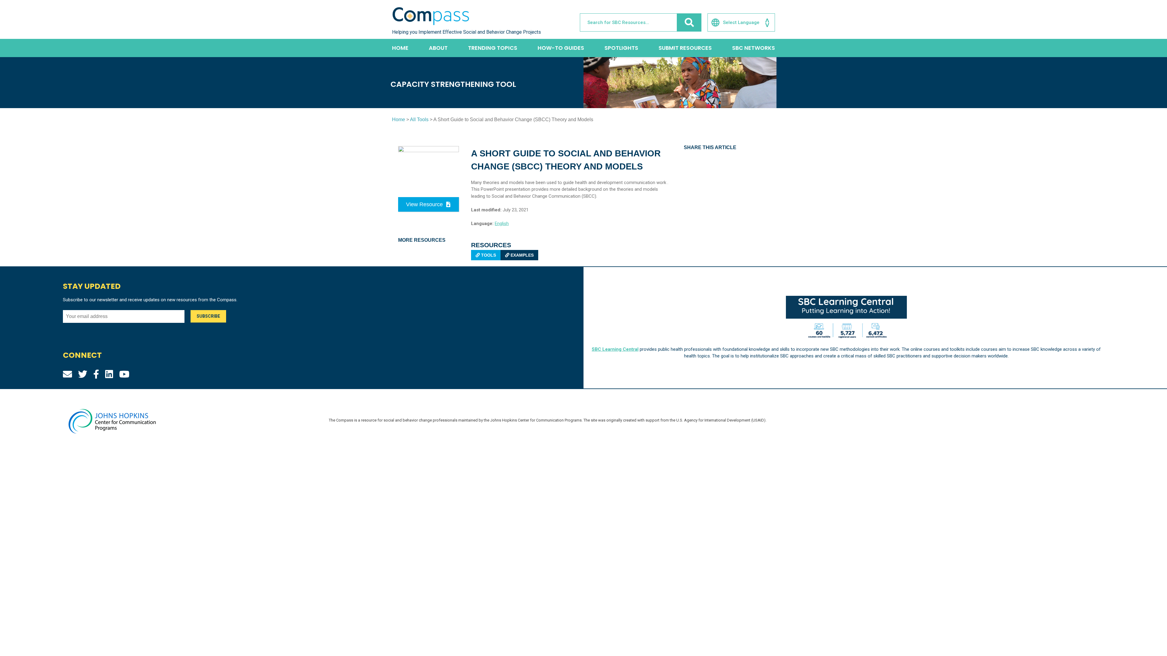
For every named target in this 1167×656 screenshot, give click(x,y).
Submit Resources (685, 48)
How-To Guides (561, 48)
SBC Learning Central (615, 349)
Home (400, 48)
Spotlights (621, 48)
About (438, 48)
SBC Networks (753, 48)
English (502, 223)
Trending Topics (492, 48)
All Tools (419, 119)
